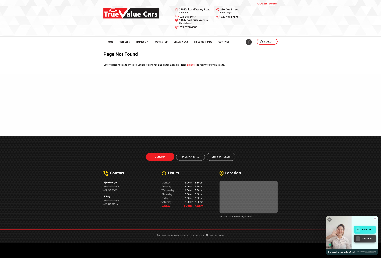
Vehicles (125, 41)
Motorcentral (217, 235)
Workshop (161, 41)
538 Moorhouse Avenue (194, 21)
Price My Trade (203, 41)
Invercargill (190, 156)
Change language (268, 3)
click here (192, 64)
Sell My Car (181, 41)
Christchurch (221, 156)
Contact (223, 41)
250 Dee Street (229, 11)
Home (110, 41)
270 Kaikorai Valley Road (194, 11)
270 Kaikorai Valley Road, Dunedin (236, 216)
